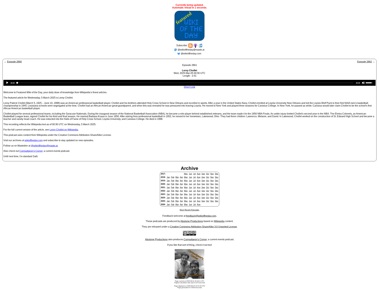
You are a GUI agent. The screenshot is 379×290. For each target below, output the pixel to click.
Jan (168, 177)
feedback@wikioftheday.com (201, 216)
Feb (172, 177)
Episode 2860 (14, 61)
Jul (194, 174)
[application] (189, 83)
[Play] (7, 82)
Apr (181, 177)
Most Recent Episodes (189, 210)
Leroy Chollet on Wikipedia (64, 129)
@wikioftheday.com (191, 53)
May (186, 174)
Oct (207, 174)
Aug (198, 174)
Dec (216, 174)
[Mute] (363, 82)
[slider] (370, 82)
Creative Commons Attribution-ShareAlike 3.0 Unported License (203, 226)
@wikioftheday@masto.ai (191, 49)
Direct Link (189, 87)
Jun (190, 174)
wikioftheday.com (34, 140)
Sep (203, 174)
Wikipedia (219, 221)
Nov (212, 174)
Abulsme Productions (191, 221)
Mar (177, 177)
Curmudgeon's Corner (30, 151)
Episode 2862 (364, 61)
